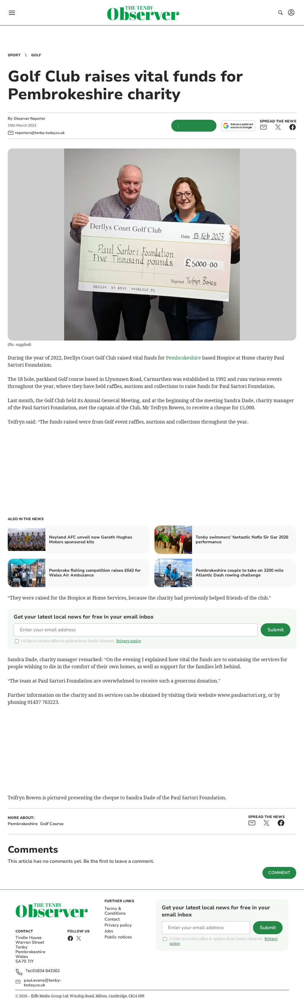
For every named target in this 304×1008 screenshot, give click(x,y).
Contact (112, 919)
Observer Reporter (29, 118)
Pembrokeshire (183, 358)
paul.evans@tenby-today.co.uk (42, 983)
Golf (36, 55)
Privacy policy (118, 925)
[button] (12, 13)
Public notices (118, 937)
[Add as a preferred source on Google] (238, 125)
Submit (275, 630)
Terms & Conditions (115, 911)
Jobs (108, 931)
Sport (14, 55)
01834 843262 (46, 971)
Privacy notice (128, 641)
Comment (279, 873)
